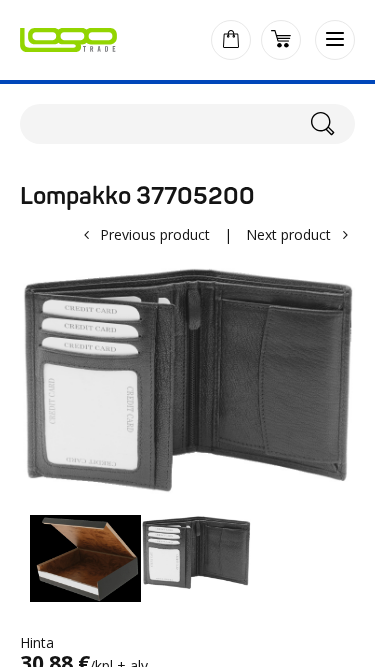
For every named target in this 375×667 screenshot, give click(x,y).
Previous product (155, 234)
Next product (288, 234)
